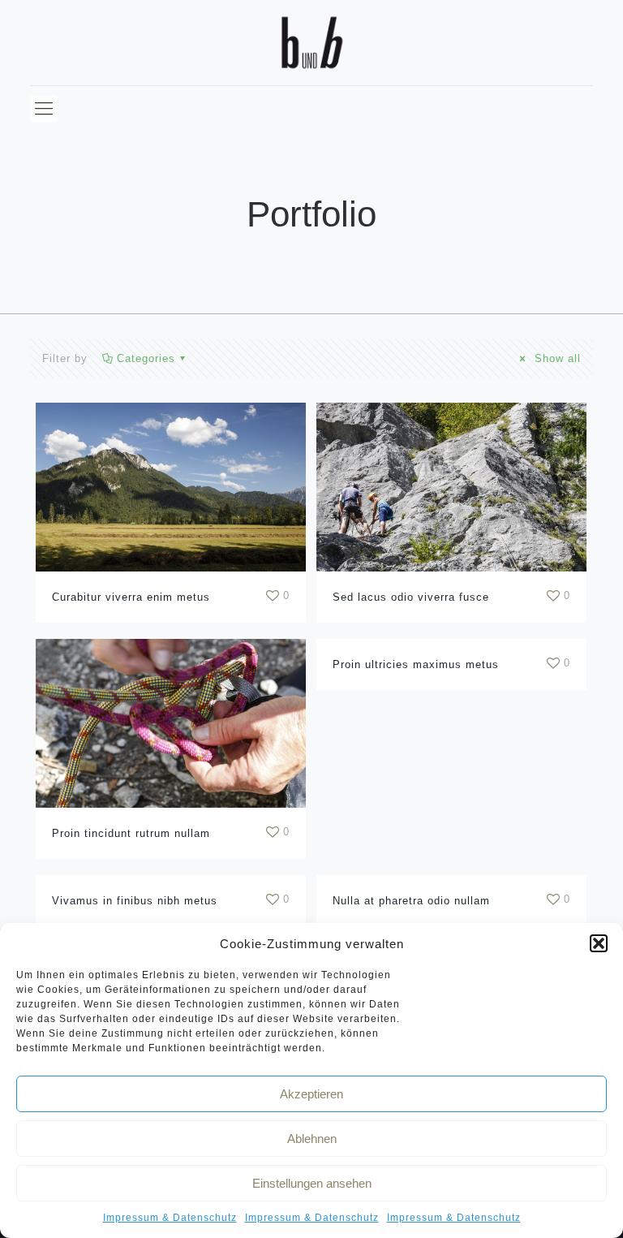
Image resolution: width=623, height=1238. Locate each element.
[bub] (311, 42)
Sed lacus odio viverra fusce (411, 597)
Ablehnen (312, 1138)
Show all (556, 358)
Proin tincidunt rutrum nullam (131, 833)
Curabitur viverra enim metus (131, 597)
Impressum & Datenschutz (170, 1217)
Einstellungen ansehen (312, 1183)
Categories (146, 358)
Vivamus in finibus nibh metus (134, 901)
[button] (599, 943)
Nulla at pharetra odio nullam (411, 901)
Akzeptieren (311, 1094)
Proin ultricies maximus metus (416, 664)
